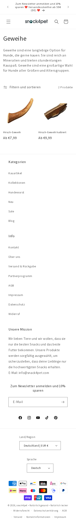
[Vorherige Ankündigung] (7, 7)
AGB (11, 285)
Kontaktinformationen (38, 516)
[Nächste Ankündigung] (68, 7)
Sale (11, 211)
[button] (8, 21)
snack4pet (21, 505)
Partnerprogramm (20, 276)
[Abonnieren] (62, 402)
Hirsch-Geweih (12, 132)
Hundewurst (16, 192)
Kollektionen (16, 183)
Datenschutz (16, 304)
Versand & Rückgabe (22, 266)
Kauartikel (15, 173)
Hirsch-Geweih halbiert (52, 132)
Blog (11, 221)
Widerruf (14, 314)
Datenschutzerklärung (46, 510)
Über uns (14, 257)
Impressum (15, 295)
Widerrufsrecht (21, 510)
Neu (11, 202)
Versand (18, 516)
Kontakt (13, 247)
